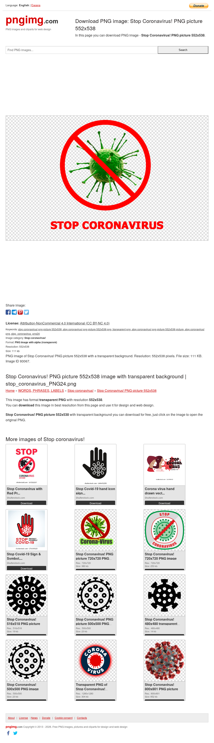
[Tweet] (26, 312)
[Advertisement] (107, 86)
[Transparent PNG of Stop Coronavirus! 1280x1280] (95, 660)
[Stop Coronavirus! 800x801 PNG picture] (164, 660)
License (23, 717)
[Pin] (20, 312)
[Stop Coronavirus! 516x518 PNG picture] (26, 595)
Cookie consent (64, 717)
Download (26, 503)
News (34, 717)
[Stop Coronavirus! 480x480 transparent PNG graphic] (164, 595)
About (11, 717)
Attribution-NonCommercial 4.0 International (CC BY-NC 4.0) (65, 323)
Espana (35, 5)
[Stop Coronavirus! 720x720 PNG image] (164, 530)
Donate (46, 717)
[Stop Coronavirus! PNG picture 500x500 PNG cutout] (95, 595)
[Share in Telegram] (14, 312)
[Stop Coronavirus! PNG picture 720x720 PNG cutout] (95, 530)
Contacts (82, 717)
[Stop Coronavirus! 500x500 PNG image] (26, 660)
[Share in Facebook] (8, 312)
